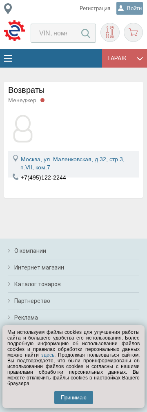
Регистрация (95, 8)
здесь (47, 355)
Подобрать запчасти (110, 32)
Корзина (133, 32)
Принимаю (74, 397)
